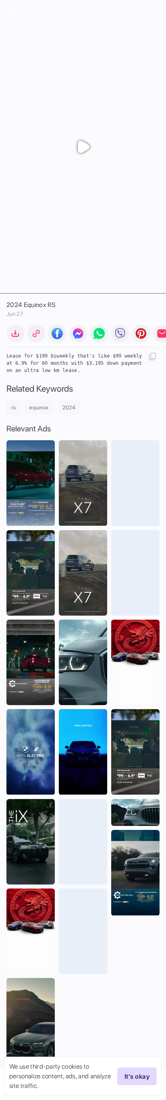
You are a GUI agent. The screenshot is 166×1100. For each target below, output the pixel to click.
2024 (69, 408)
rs (13, 408)
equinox (39, 408)
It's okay (136, 1076)
